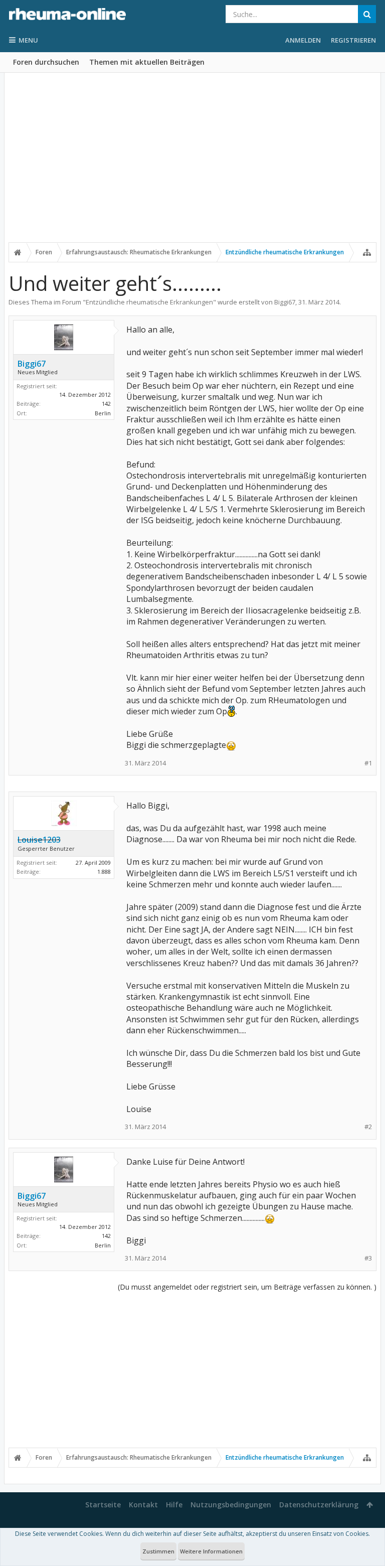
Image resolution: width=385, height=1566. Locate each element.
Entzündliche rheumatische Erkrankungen (149, 301)
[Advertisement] (192, 164)
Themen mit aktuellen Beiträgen (147, 62)
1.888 (104, 871)
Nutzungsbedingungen (230, 1504)
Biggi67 (284, 301)
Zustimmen (158, 1551)
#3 (368, 1258)
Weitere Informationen (211, 1551)
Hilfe (174, 1504)
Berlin (103, 413)
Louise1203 (39, 840)
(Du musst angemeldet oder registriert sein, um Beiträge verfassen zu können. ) (247, 1287)
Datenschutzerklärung (318, 1504)
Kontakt (143, 1504)
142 (106, 403)
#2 (368, 1127)
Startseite (103, 1504)
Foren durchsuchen (46, 62)
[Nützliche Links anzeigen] (367, 252)
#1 (368, 763)
